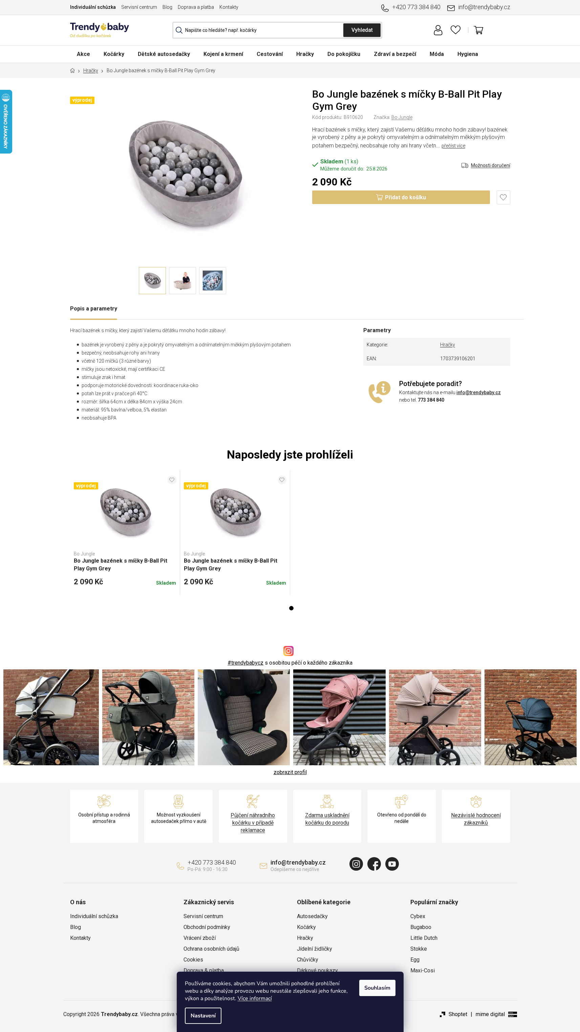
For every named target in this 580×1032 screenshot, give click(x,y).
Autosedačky (312, 916)
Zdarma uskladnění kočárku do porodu (327, 819)
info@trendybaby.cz (484, 7)
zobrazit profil (290, 772)
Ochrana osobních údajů (211, 949)
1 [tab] (291, 608)
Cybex (417, 916)
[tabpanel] (125, 532)
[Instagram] (356, 864)
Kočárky (306, 927)
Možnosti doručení (490, 165)
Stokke (418, 949)
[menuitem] (83, 54)
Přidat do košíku (405, 197)
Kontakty (228, 7)
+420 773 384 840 (416, 7)
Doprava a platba (196, 7)
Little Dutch (423, 938)
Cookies (193, 959)
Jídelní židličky (314, 949)
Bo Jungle (401, 117)
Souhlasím (377, 988)
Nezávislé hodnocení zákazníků (476, 819)
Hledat (362, 30)
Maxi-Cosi (422, 970)
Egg (415, 959)
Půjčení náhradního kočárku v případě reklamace (253, 822)
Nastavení (203, 1015)
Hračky (447, 344)
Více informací (255, 998)
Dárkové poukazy (317, 970)
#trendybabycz (245, 663)
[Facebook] (374, 864)
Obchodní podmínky (207, 927)
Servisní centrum (139, 7)
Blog (167, 7)
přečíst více (453, 145)
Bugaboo (420, 927)
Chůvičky (307, 959)
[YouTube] (392, 864)
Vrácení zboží (200, 938)
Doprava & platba (204, 970)
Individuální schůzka (93, 7)
